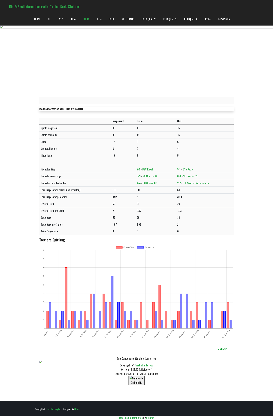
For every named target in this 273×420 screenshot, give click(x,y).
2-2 (179, 183)
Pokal (208, 19)
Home (37, 19)
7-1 (138, 169)
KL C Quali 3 (169, 19)
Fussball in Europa (144, 365)
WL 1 (61, 19)
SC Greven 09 (190, 176)
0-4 (179, 176)
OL (49, 19)
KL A (99, 19)
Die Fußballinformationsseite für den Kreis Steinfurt (45, 6)
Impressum (224, 19)
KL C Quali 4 (190, 19)
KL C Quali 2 (149, 19)
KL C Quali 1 (128, 19)
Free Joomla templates (131, 418)
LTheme (77, 409)
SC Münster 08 (150, 176)
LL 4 (73, 19)
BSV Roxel (147, 169)
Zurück (222, 348)
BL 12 (86, 19)
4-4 (139, 183)
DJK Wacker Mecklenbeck (196, 183)
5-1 (179, 169)
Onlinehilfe (136, 383)
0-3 (138, 176)
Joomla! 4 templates (54, 409)
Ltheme (150, 418)
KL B (111, 19)
